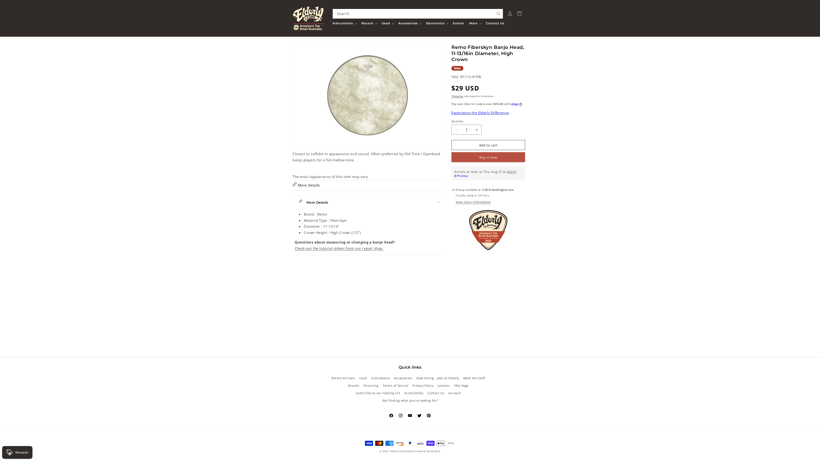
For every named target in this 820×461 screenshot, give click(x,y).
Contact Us (436, 393)
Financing (370, 386)
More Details (308, 185)
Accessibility (413, 393)
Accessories (403, 378)
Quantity (457, 121)
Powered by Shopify (428, 451)
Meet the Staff (474, 378)
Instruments (380, 378)
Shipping (457, 96)
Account (454, 393)
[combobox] (418, 14)
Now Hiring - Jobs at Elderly (437, 378)
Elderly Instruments (402, 451)
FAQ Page (461, 386)
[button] (344, 23)
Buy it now (488, 157)
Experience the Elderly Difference (480, 113)
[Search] (498, 13)
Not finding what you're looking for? (410, 400)
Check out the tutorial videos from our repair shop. (339, 248)
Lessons (444, 386)
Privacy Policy (423, 386)
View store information (473, 202)
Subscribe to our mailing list (378, 393)
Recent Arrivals (343, 378)
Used (363, 378)
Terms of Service (396, 386)
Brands (353, 386)
